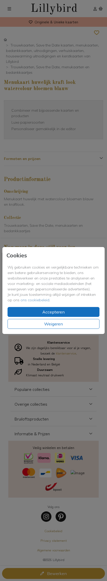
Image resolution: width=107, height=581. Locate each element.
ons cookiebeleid (35, 300)
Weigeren (53, 323)
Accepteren (53, 312)
